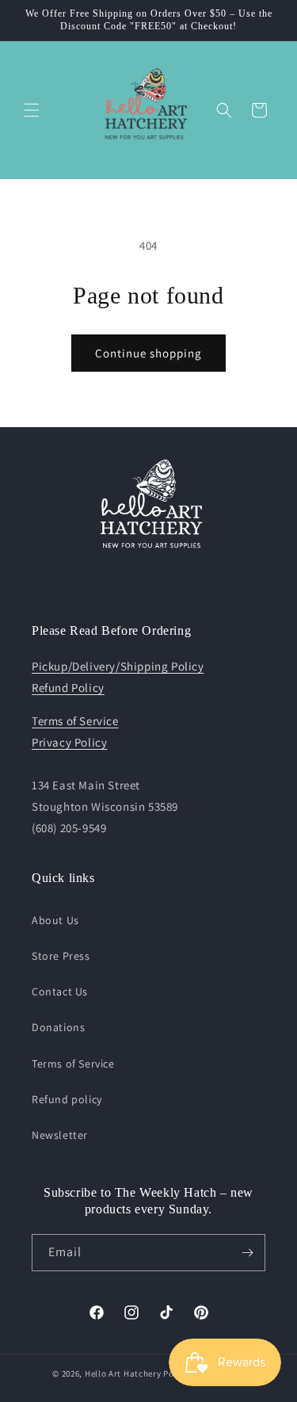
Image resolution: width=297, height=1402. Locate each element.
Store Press (61, 956)
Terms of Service (75, 720)
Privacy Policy (69, 742)
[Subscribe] (247, 1252)
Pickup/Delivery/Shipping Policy (118, 666)
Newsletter (60, 1135)
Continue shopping (148, 353)
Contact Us (60, 991)
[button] (31, 110)
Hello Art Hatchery (123, 1373)
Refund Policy (68, 687)
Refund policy (67, 1099)
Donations (58, 1027)
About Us (55, 920)
